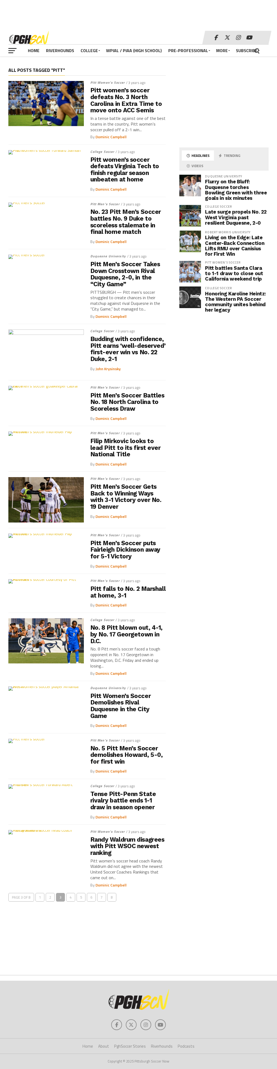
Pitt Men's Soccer (105, 204)
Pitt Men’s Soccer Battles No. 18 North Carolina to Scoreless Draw (127, 402)
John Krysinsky (108, 369)
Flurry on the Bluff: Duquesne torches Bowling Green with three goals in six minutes (236, 190)
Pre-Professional (188, 50)
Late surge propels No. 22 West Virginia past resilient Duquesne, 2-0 (236, 217)
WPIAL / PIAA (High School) (134, 50)
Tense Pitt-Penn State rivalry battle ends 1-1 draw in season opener (123, 801)
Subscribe (247, 50)
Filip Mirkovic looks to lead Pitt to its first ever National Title (125, 448)
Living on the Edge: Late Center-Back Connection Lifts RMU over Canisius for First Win (234, 246)
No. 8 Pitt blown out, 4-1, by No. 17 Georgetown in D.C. (126, 634)
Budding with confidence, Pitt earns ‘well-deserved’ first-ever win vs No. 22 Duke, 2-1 (128, 349)
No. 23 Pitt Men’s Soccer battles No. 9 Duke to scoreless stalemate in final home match (125, 221)
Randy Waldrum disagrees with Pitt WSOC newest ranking (127, 846)
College (89, 50)
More (222, 50)
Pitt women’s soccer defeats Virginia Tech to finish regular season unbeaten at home (124, 169)
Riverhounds (60, 50)
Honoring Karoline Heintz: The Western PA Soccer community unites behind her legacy (235, 302)
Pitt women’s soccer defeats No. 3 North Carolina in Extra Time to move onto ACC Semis (126, 100)
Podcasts (186, 1046)
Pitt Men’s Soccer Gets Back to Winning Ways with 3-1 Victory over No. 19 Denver (125, 496)
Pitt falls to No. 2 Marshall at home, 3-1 (128, 592)
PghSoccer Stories (130, 1046)
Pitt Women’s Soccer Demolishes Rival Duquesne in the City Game (120, 706)
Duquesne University (108, 256)
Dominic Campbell (111, 137)
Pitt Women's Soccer (107, 82)
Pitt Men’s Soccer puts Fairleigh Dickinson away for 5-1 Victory (125, 550)
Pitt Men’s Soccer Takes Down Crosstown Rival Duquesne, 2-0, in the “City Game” (125, 274)
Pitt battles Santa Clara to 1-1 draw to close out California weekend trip (234, 273)
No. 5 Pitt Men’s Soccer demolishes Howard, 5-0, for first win (126, 755)
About (103, 1046)
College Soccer (102, 151)
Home (33, 50)
